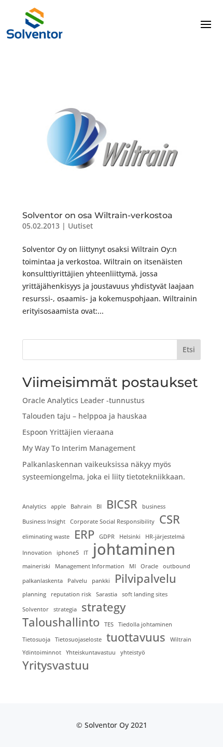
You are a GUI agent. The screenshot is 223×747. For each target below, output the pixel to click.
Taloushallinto (61, 622)
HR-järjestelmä (165, 536)
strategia (65, 609)
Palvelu (77, 580)
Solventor (35, 609)
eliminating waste (45, 536)
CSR (169, 519)
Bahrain (81, 506)
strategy (103, 607)
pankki (101, 580)
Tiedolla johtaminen (145, 624)
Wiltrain (180, 639)
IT (85, 552)
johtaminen (134, 549)
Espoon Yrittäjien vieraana (68, 432)
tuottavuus (135, 637)
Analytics (34, 506)
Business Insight (43, 521)
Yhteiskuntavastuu (91, 652)
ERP (84, 534)
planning (34, 594)
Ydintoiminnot (41, 652)
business (153, 506)
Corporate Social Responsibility (112, 521)
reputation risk (71, 594)
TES (109, 624)
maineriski (36, 566)
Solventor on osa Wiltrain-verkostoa (97, 215)
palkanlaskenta (42, 580)
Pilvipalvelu (145, 578)
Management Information (89, 566)
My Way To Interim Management (78, 448)
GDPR (107, 536)
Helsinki (130, 536)
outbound (176, 566)
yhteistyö (132, 652)
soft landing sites (145, 594)
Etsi (189, 349)
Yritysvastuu (55, 665)
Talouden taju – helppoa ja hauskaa (84, 416)
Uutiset (80, 226)
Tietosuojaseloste (78, 639)
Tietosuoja (36, 639)
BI (99, 506)
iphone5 (68, 552)
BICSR (121, 504)
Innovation (37, 552)
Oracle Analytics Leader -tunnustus (83, 400)
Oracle (149, 566)
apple (58, 506)
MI (132, 566)
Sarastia (106, 594)
